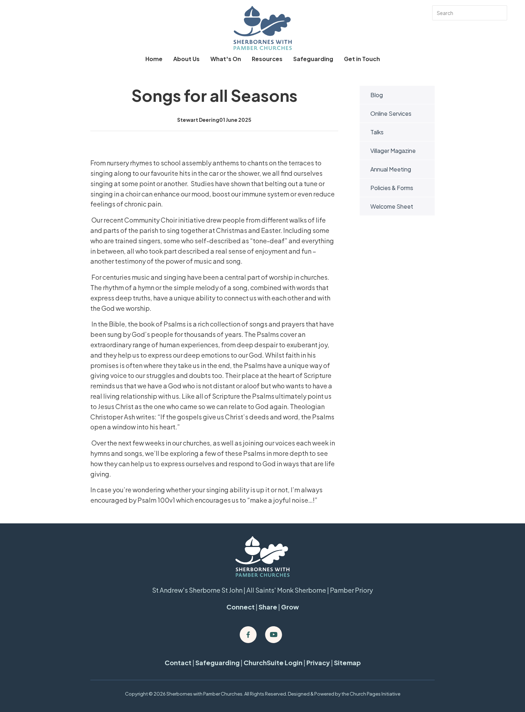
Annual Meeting (390, 169)
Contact (178, 662)
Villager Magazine (393, 150)
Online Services (390, 113)
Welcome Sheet (391, 206)
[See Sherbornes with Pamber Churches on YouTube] (273, 634)
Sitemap (347, 662)
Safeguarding (313, 59)
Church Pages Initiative (375, 694)
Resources (267, 59)
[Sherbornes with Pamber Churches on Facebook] (248, 634)
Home (153, 59)
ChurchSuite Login (273, 662)
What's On (225, 59)
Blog (376, 95)
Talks (377, 132)
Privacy (318, 662)
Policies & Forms (391, 187)
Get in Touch (362, 59)
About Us (186, 59)
